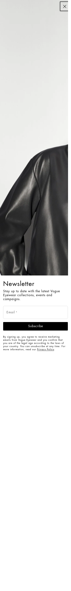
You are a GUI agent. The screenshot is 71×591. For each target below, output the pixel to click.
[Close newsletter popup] (65, 6)
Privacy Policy (45, 349)
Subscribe (35, 326)
